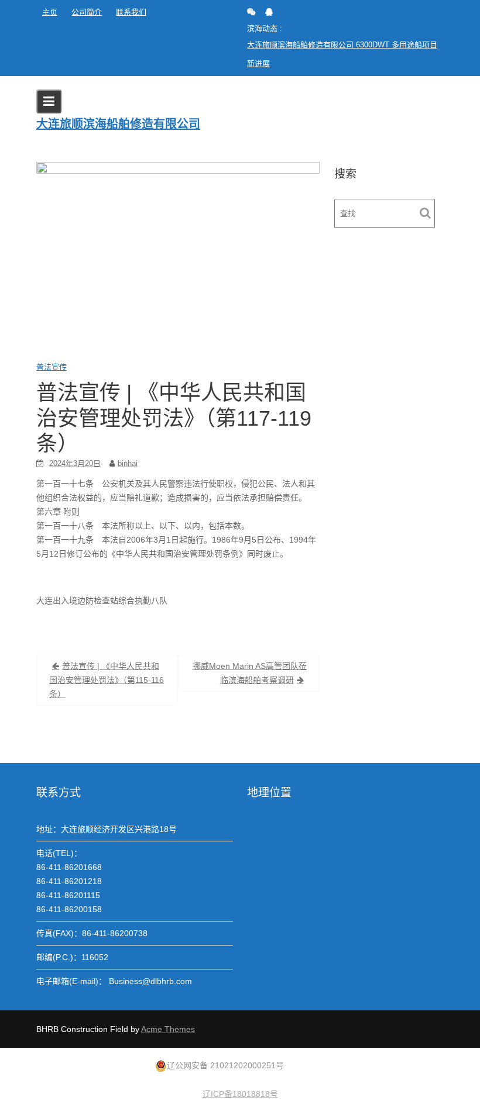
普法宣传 (51, 367)
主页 (49, 12)
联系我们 (131, 12)
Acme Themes (168, 1029)
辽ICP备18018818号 (240, 1094)
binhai (128, 463)
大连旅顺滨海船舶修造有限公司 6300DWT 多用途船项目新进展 (342, 54)
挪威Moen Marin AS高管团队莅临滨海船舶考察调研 (250, 673)
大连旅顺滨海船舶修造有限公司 (118, 124)
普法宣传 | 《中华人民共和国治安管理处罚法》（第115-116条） (106, 680)
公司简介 (86, 12)
